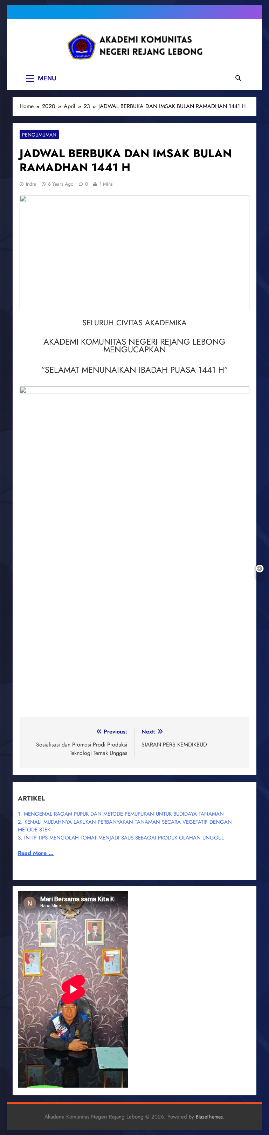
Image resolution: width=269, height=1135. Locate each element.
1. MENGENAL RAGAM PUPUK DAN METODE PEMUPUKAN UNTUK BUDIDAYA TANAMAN (121, 814)
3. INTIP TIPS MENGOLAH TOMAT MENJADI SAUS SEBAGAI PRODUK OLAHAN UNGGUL (121, 838)
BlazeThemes (209, 1116)
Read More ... (36, 853)
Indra (31, 183)
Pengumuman (39, 134)
